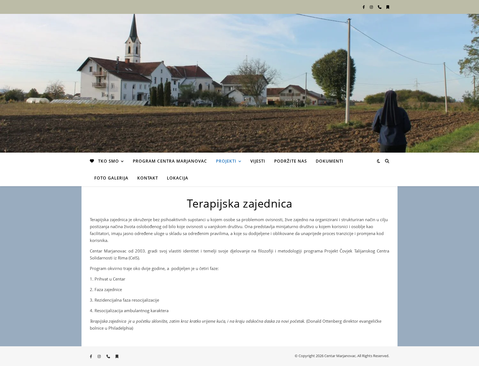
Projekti (226, 161)
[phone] (380, 6)
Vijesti (257, 161)
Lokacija (177, 178)
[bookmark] (387, 6)
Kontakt (147, 178)
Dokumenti (329, 161)
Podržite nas (290, 161)
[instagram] (372, 6)
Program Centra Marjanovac (170, 161)
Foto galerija (111, 178)
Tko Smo (108, 161)
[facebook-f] (364, 6)
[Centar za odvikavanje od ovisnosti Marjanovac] (239, 83)
